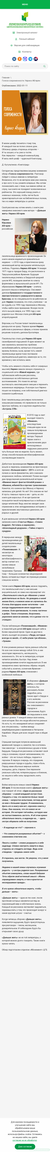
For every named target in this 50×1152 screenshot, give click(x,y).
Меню (25, 4)
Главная (5, 77)
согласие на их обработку (25, 1140)
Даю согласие (25, 1146)
